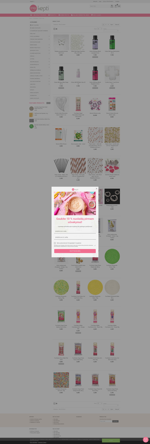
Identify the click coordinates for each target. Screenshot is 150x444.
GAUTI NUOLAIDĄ (75, 251)
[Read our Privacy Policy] (95, 245)
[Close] (96, 188)
